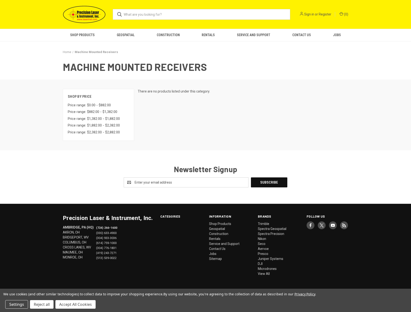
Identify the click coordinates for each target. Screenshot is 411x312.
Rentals (208, 35)
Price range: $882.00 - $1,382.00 (92, 112)
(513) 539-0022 (106, 257)
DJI (260, 264)
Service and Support (253, 35)
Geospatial (126, 35)
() (345, 14)
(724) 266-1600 (106, 227)
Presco (263, 254)
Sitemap (215, 259)
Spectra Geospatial (272, 229)
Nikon (262, 239)
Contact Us (301, 35)
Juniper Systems (270, 259)
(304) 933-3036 (106, 237)
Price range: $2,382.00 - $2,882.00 (94, 132)
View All (264, 274)
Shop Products (82, 35)
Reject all (42, 304)
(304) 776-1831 (106, 247)
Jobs (337, 35)
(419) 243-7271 (106, 252)
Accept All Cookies (75, 304)
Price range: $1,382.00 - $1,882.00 (94, 119)
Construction (168, 35)
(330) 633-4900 (106, 232)
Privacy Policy (304, 294)
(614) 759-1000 (106, 242)
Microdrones (267, 269)
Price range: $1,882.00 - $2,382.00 (94, 125)
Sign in (309, 14)
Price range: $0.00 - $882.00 (89, 105)
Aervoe (263, 249)
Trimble (263, 224)
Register (325, 14)
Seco (261, 244)
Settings (16, 304)
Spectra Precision (271, 234)
